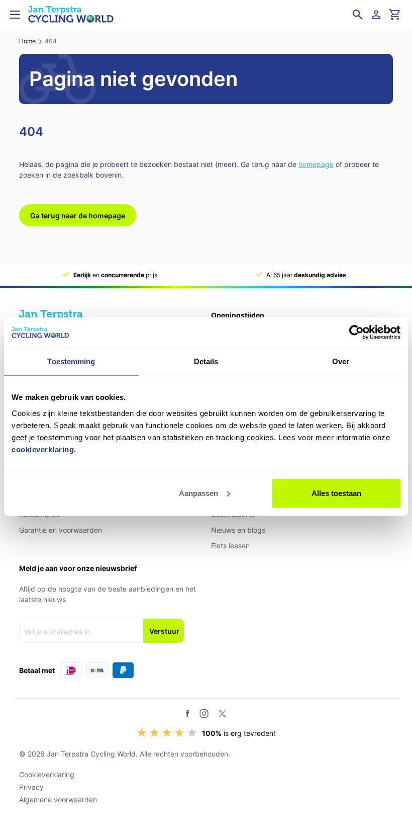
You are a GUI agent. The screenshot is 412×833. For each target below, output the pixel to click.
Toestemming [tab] (71, 361)
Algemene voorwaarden (58, 799)
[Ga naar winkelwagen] (395, 15)
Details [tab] (206, 361)
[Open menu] (15, 15)
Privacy (31, 787)
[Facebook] (187, 713)
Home (27, 41)
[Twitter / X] (222, 713)
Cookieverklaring (46, 774)
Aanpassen (198, 492)
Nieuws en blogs (238, 530)
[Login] (378, 15)
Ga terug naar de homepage (77, 215)
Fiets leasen (230, 545)
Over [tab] (340, 361)
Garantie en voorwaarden (60, 530)
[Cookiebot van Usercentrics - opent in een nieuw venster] (356, 332)
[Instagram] (204, 713)
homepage (316, 164)
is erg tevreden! (238, 733)
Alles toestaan (336, 492)
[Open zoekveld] (357, 15)
